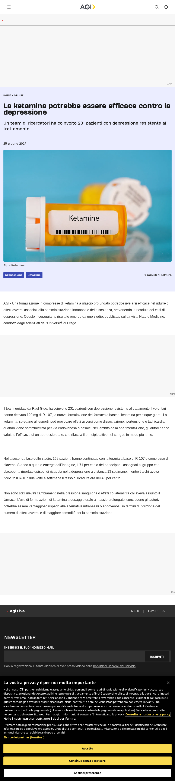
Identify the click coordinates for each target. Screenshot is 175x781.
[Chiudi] (168, 682)
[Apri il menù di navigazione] (9, 7)
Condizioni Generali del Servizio (114, 666)
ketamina (34, 275)
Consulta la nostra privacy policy (147, 714)
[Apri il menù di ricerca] (157, 7)
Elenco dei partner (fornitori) (23, 737)
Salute (19, 95)
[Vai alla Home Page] (87, 7)
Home (7, 95)
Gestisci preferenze (87, 773)
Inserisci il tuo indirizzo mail (29, 647)
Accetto (87, 748)
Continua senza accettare (87, 761)
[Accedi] (166, 7)
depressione (14, 275)
